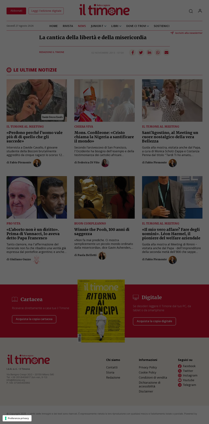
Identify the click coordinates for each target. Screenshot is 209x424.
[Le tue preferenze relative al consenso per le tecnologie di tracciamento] (17, 418)
